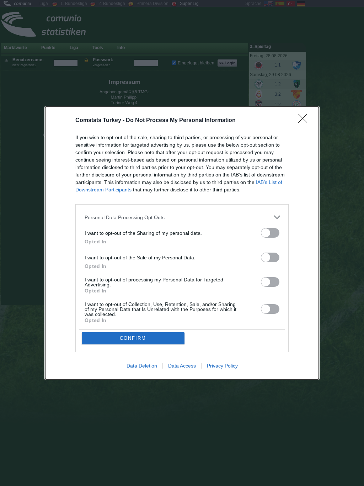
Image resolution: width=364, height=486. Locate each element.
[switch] (270, 233)
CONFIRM (133, 338)
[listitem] (182, 217)
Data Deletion (142, 366)
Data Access (182, 366)
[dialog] (182, 243)
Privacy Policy (222, 366)
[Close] (305, 120)
